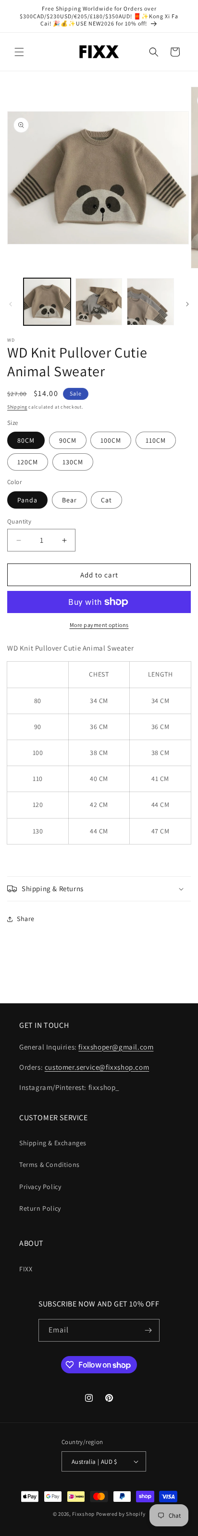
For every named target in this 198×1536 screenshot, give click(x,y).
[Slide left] (10, 304)
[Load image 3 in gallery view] (150, 301)
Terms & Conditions (49, 1164)
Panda (27, 500)
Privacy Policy (40, 1186)
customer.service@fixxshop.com (97, 1067)
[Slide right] (187, 304)
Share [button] (26, 918)
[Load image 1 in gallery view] (47, 301)
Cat (106, 500)
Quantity (19, 521)
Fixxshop (83, 1513)
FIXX (25, 1269)
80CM (26, 440)
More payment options (99, 624)
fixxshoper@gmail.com (115, 1046)
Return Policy (40, 1208)
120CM (27, 462)
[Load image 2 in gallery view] (99, 301)
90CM (67, 440)
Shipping (17, 407)
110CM (156, 440)
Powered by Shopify (121, 1513)
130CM (72, 462)
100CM (110, 440)
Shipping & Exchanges (53, 1143)
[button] (19, 52)
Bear (69, 500)
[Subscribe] (148, 1330)
